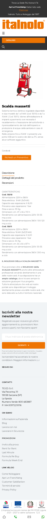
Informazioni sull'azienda (15, 419)
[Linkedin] (17, 372)
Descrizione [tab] (8, 173)
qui (38, 360)
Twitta (17, 151)
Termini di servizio (11, 486)
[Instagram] (8, 372)
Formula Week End (12, 460)
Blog (4, 423)
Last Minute (8, 452)
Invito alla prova (10, 444)
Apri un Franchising (12, 478)
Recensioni (8, 182)
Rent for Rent (9, 448)
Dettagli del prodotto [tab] (13, 177)
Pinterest (21, 151)
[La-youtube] (12, 372)
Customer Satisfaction (13, 482)
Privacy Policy (9, 489)
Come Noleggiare (11, 474)
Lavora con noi (9, 427)
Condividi (13, 151)
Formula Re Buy (10, 456)
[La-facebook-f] (3, 372)
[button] (23, 10)
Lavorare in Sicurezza (13, 431)
